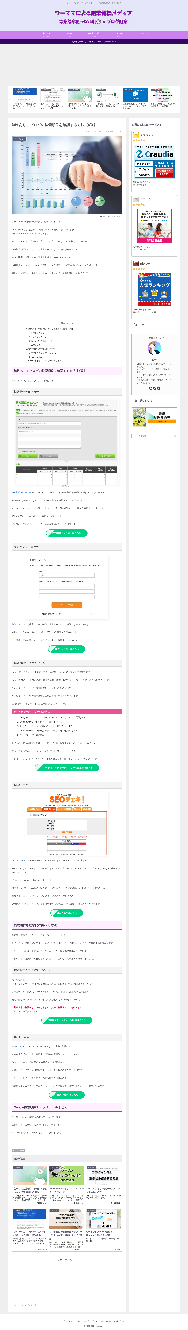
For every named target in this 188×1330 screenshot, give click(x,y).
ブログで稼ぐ (20, 1150)
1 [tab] (89, 115)
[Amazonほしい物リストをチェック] (158, 388)
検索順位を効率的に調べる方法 (41, 349)
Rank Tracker (18, 1046)
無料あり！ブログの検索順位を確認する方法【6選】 (51, 329)
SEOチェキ (36, 345)
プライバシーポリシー (101, 1321)
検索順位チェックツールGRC (43, 353)
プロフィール (68, 1321)
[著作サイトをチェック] (150, 388)
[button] (174, 436)
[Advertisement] (94, 65)
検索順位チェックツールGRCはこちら (67, 1020)
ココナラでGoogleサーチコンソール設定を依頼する (67, 768)
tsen (154, 359)
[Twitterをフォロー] (154, 388)
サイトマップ (83, 1321)
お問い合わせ (119, 1321)
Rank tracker (36, 357)
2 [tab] (94, 115)
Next (178, 99)
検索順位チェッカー (39, 333)
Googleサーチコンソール (42, 341)
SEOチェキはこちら (67, 913)
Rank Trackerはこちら (66, 1095)
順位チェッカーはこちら (67, 649)
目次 (63, 323)
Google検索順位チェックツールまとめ (45, 361)
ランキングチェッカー (40, 337)
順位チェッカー (19, 624)
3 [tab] (98, 115)
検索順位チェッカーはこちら (66, 533)
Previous (9, 99)
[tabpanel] (25, 99)
